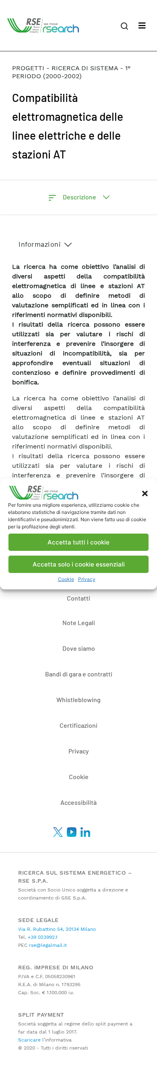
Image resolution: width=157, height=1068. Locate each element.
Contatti (78, 598)
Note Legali (78, 622)
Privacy (86, 579)
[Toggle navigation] (142, 26)
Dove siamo (78, 648)
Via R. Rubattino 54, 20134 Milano (57, 929)
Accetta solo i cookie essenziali (79, 564)
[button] (145, 493)
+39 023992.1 (42, 937)
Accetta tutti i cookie (78, 542)
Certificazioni (78, 725)
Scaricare (29, 1040)
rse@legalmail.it (47, 945)
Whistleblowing (78, 699)
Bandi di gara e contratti (78, 674)
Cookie (66, 579)
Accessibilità (78, 802)
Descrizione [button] (80, 197)
